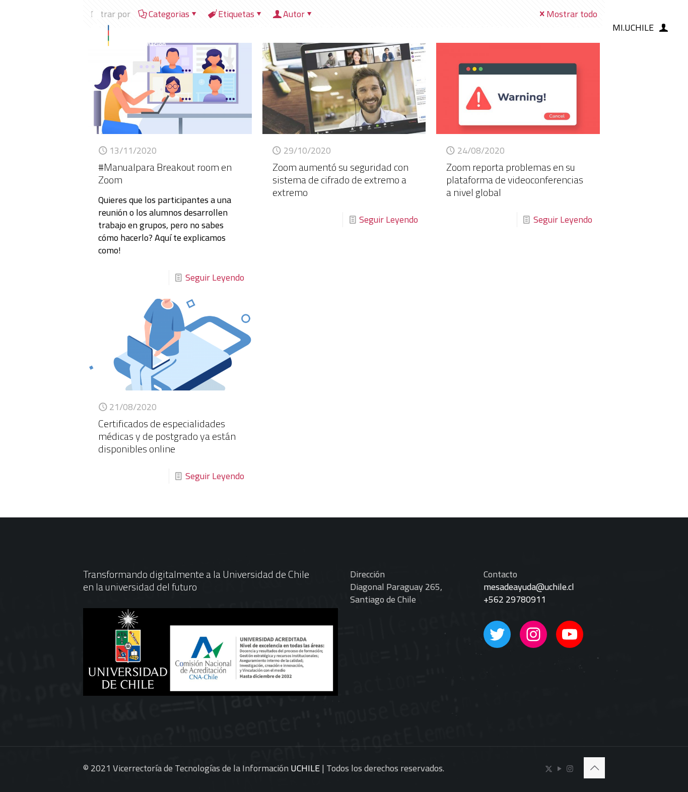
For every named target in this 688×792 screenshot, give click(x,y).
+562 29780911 (515, 599)
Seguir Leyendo (214, 277)
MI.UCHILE (633, 27)
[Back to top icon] (594, 767)
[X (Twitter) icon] (549, 768)
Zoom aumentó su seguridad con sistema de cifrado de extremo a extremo (340, 180)
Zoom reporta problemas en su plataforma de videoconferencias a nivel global (514, 180)
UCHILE (305, 768)
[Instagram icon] (570, 768)
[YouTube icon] (559, 768)
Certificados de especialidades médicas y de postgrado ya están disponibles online (167, 436)
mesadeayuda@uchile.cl (529, 586)
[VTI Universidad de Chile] (89, 27)
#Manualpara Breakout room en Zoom (165, 173)
